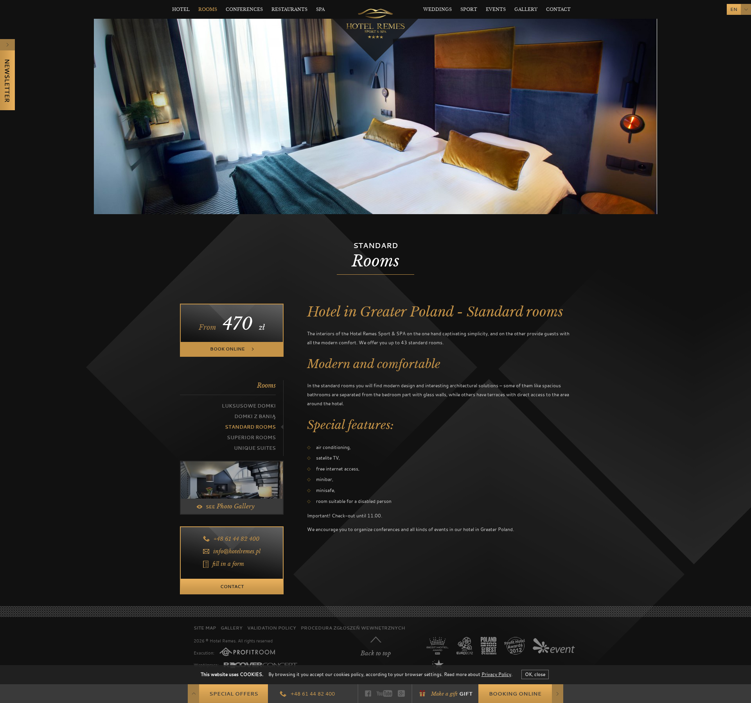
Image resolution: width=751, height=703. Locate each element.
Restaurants (289, 9)
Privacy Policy (496, 674)
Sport (468, 9)
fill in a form (228, 563)
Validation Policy (271, 628)
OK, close (535, 674)
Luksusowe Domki (249, 405)
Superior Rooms (251, 437)
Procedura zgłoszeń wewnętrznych (353, 628)
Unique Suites (255, 448)
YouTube (384, 693)
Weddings (437, 9)
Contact (558, 9)
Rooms (207, 9)
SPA (320, 9)
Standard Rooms (250, 427)
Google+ (401, 693)
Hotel (181, 9)
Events (496, 9)
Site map (205, 628)
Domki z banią (255, 416)
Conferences (244, 9)
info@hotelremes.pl (237, 551)
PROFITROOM (247, 652)
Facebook (368, 693)
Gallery (525, 9)
